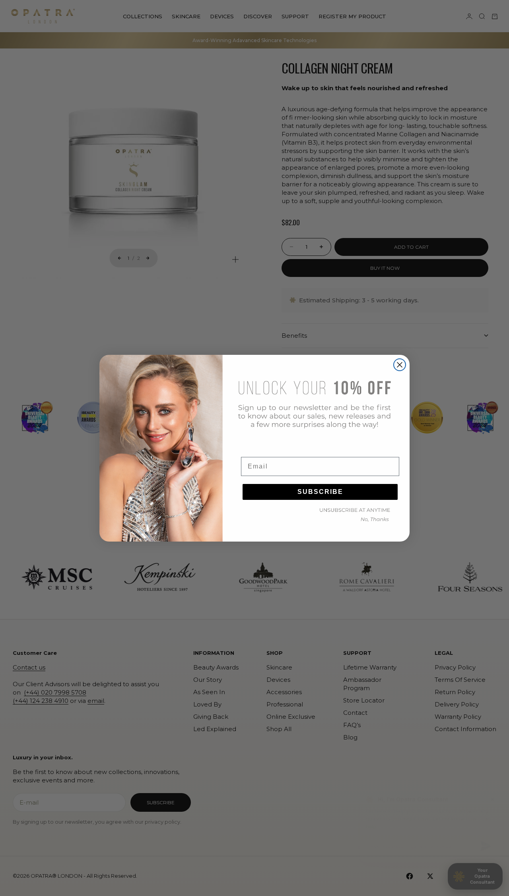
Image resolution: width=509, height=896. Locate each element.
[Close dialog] (400, 365)
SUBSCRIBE (320, 491)
